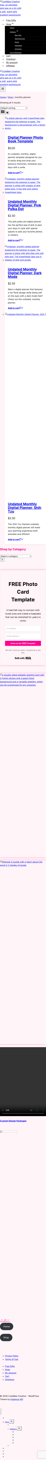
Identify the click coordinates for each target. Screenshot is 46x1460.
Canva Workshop (15, 53)
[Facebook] (2, 1320)
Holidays (13, 1429)
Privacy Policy (11, 1356)
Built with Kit (23, 658)
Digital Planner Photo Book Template (25, 139)
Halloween (18, 45)
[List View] (7, 112)
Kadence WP (17, 1399)
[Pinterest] (8, 1320)
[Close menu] (0, 1413)
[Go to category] (2, 560)
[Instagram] (5, 1320)
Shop (6, 1337)
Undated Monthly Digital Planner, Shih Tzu (24, 507)
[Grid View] (2, 112)
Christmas (18, 49)
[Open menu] (3, 89)
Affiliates (10, 66)
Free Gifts (11, 20)
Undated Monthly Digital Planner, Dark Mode (25, 273)
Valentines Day (20, 39)
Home (6, 1326)
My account (12, 62)
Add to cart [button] (13, 173)
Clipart (12, 28)
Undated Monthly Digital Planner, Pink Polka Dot (24, 205)
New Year (18, 35)
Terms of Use (11, 1359)
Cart (8, 56)
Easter (17, 42)
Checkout (10, 59)
